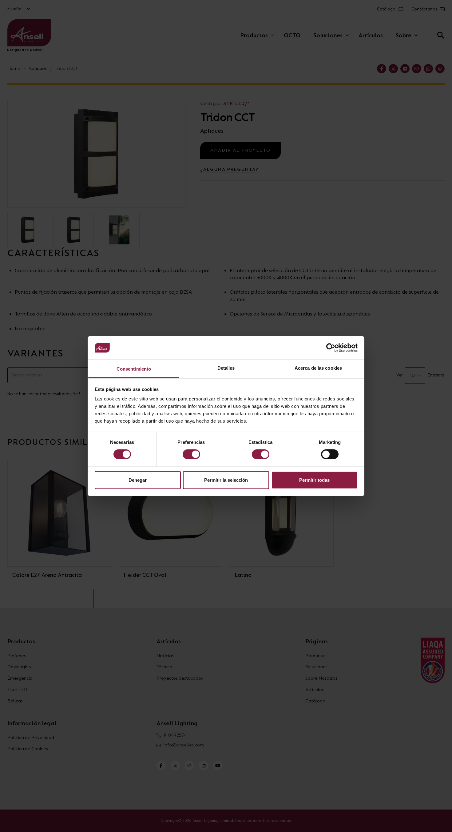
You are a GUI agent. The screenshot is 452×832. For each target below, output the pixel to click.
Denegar (138, 479)
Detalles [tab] (226, 368)
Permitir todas (314, 479)
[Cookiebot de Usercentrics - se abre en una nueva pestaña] (331, 347)
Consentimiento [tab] (134, 369)
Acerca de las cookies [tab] (318, 368)
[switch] (191, 454)
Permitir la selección (226, 479)
